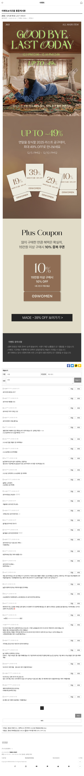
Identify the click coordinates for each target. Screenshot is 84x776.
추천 (78, 716)
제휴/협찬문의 (56, 758)
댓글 (72, 389)
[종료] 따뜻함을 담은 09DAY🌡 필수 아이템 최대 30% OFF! (25, 730)
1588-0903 (13, 752)
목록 (42, 721)
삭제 (78, 389)
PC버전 (80, 758)
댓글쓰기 (77, 380)
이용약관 (4, 758)
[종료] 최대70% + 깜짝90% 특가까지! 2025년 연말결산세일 (25, 728)
